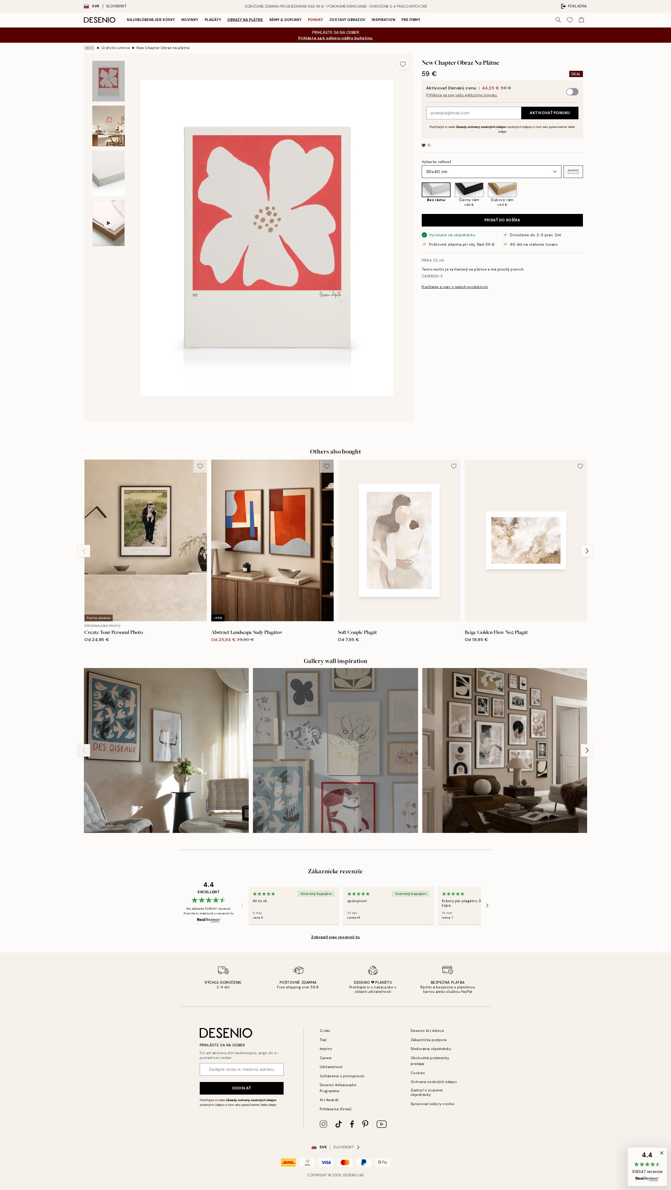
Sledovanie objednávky (431, 1049)
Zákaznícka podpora (429, 1040)
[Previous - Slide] (417, 195)
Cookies (418, 1073)
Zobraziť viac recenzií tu (335, 937)
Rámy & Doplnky (285, 20)
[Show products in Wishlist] (570, 20)
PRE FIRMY (411, 20)
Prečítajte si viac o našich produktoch (455, 287)
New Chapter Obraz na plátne (163, 48)
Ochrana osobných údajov (434, 1082)
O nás (325, 1031)
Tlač (323, 1040)
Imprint (326, 1049)
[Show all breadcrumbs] (89, 48)
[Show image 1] (108, 81)
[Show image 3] (108, 173)
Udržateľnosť (331, 1067)
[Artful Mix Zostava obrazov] (335, 750)
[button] (573, 171)
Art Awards (329, 1100)
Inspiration (384, 20)
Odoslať (241, 1088)
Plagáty (213, 20)
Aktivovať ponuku (550, 112)
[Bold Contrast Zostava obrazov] (166, 750)
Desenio (350, 1175)
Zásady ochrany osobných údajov (481, 127)
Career (326, 1058)
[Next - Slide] (587, 195)
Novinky (189, 20)
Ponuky (315, 20)
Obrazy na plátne (245, 20)
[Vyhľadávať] (558, 20)
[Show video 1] (108, 223)
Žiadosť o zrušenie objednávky (427, 1092)
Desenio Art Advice (427, 1031)
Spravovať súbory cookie (432, 1104)
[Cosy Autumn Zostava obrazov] (504, 750)
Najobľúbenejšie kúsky (151, 20)
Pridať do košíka (502, 220)
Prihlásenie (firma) (336, 1109)
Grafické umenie (115, 48)
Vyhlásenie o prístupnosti (342, 1076)
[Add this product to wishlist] (403, 63)
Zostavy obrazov (347, 20)
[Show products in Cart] (581, 20)
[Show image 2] (108, 126)
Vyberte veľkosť (436, 161)
